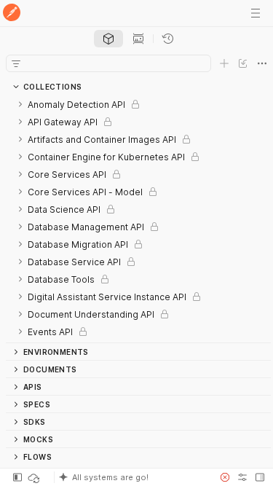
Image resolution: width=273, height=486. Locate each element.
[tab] (108, 38)
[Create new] (224, 63)
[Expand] (20, 104)
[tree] (138, 218)
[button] (132, 477)
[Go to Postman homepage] (11, 13)
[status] (35, 477)
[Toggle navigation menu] (255, 13)
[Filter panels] (16, 63)
